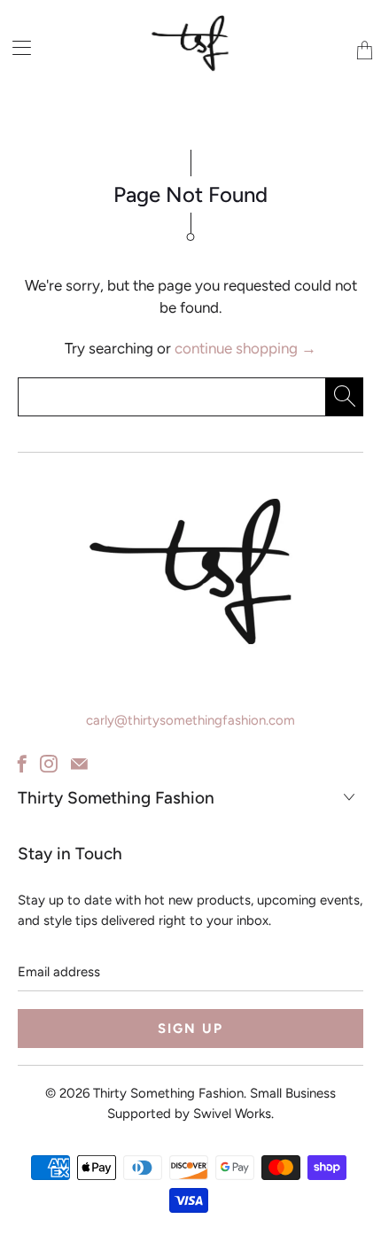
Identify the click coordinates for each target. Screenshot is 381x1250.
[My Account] (15, 47)
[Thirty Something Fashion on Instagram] (49, 764)
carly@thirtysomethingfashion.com (190, 720)
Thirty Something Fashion (168, 1093)
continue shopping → (245, 348)
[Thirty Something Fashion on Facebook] (22, 764)
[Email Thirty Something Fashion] (79, 764)
